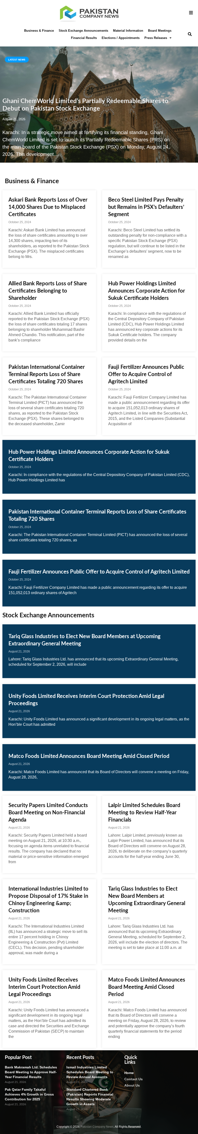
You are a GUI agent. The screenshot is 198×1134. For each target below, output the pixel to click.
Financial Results (84, 38)
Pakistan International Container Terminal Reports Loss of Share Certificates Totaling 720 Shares (46, 374)
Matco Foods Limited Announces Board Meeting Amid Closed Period (88, 756)
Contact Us (133, 1079)
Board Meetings (159, 30)
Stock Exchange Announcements (83, 30)
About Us (132, 1085)
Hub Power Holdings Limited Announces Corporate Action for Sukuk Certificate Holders (146, 291)
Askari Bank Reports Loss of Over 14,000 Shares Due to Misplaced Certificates (47, 207)
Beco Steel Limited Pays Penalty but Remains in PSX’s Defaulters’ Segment (146, 207)
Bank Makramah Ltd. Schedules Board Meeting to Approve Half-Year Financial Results (31, 1072)
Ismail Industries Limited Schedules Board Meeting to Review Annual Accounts (89, 1072)
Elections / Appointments (121, 38)
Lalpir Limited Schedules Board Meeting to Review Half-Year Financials (144, 813)
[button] (189, 34)
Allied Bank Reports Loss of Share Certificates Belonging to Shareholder (47, 291)
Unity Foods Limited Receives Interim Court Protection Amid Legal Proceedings (44, 987)
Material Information (128, 30)
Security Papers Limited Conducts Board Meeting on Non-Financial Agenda (48, 813)
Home (129, 1073)
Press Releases (155, 38)
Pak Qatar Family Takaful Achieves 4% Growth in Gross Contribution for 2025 (29, 1094)
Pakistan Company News (96, 1126)
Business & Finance (39, 30)
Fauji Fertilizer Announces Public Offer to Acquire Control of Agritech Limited (146, 374)
